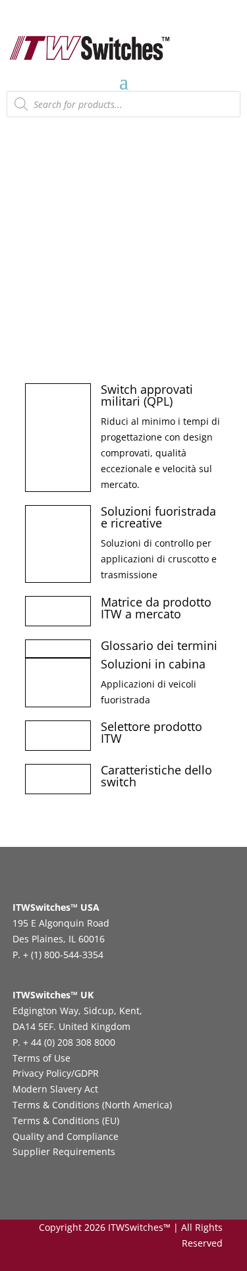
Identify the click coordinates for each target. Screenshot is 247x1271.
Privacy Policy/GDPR (56, 1073)
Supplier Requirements (64, 1151)
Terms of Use (41, 1058)
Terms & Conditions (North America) (92, 1104)
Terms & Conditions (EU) (66, 1120)
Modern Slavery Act (55, 1089)
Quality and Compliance (66, 1136)
